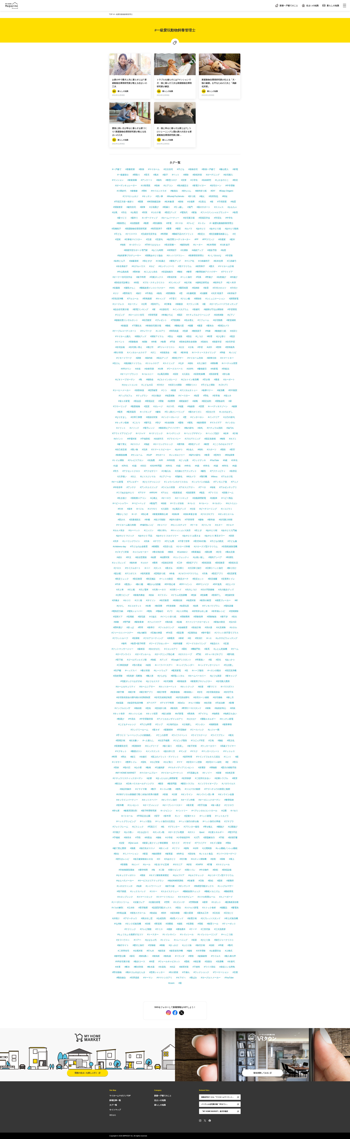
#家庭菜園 (132, 180)
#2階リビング (174, 870)
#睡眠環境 (228, 891)
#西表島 (191, 713)
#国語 (179, 315)
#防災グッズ (170, 212)
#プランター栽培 (191, 826)
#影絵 (210, 880)
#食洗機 (220, 390)
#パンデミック (173, 433)
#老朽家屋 (145, 573)
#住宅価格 (217, 697)
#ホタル (233, 627)
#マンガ (182, 751)
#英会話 (137, 401)
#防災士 (201, 234)
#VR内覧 (171, 460)
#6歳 (234, 466)
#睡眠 (167, 325)
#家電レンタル (177, 676)
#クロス (117, 568)
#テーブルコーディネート (124, 331)
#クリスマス (131, 234)
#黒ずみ (169, 568)
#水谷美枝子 (122, 266)
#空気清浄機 (117, 298)
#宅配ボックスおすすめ (131, 681)
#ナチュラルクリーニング (198, 315)
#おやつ (178, 449)
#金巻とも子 (119, 261)
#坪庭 (221, 945)
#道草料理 (187, 757)
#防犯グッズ (194, 444)
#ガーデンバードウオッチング (223, 304)
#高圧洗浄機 (230, 670)
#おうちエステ (153, 681)
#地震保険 (169, 395)
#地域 (212, 487)
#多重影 (201, 767)
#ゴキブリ (223, 385)
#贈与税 (230, 654)
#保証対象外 (125, 789)
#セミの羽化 (182, 611)
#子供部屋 (222, 201)
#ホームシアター (147, 686)
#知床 (139, 886)
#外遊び (233, 277)
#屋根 (222, 859)
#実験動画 (133, 342)
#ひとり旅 (205, 940)
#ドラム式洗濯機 (179, 595)
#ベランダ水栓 (177, 503)
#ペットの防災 (166, 579)
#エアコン (168, 185)
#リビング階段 (180, 740)
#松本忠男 (218, 261)
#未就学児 (158, 439)
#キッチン (147, 196)
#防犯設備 (226, 870)
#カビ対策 (155, 762)
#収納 (157, 185)
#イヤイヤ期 (141, 789)
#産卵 (205, 902)
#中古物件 (204, 870)
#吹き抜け (122, 498)
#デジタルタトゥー (189, 390)
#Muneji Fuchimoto (175, 196)
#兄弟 (144, 449)
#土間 (144, 304)
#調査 (138, 358)
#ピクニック (138, 826)
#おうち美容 (215, 676)
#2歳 (134, 466)
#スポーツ (211, 449)
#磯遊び (220, 826)
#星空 (232, 449)
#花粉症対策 (167, 563)
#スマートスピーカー (161, 449)
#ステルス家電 (191, 907)
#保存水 (127, 837)
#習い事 (159, 196)
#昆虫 (148, 708)
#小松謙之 (160, 261)
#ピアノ (231, 315)
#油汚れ (230, 428)
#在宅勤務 (217, 320)
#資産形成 (177, 492)
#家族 (194, 212)
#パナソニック (156, 433)
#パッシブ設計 (212, 433)
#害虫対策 (172, 277)
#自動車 (213, 498)
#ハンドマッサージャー (209, 665)
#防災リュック (122, 579)
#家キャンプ (231, 676)
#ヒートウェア (160, 670)
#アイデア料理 (167, 703)
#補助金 (149, 379)
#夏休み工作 (202, 913)
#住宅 (199, 692)
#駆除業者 (139, 622)
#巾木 (120, 509)
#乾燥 (193, 595)
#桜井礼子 (217, 282)
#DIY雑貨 (232, 390)
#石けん (116, 363)
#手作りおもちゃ (152, 245)
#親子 (165, 175)
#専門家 (126, 622)
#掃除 (186, 175)
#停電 (168, 223)
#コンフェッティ (181, 557)
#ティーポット (229, 923)
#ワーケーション (221, 972)
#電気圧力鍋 (117, 611)
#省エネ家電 (124, 401)
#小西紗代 (121, 191)
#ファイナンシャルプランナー (215, 212)
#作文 (128, 557)
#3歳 (178, 466)
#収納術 (195, 288)
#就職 (195, 401)
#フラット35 (192, 304)
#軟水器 (150, 967)
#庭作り (134, 218)
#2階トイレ (190, 870)
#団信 (189, 336)
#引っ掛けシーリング (174, 412)
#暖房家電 (176, 670)
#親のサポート (203, 207)
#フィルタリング (166, 627)
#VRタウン (126, 369)
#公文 (181, 347)
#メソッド (134, 428)
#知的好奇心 (220, 708)
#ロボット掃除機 (198, 859)
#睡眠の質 (179, 325)
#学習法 (217, 218)
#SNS (172, 288)
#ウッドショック (201, 972)
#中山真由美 (123, 272)
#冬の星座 (173, 972)
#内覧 (136, 282)
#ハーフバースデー (164, 665)
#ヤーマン (148, 977)
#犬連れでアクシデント (186, 471)
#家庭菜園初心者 (160, 514)
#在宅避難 (168, 681)
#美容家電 (213, 374)
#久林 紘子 (225, 245)
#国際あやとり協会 (154, 255)
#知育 (223, 250)
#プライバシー (174, 439)
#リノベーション (130, 854)
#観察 (146, 223)
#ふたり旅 (187, 945)
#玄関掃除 (233, 611)
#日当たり (228, 913)
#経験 (144, 342)
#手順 (221, 837)
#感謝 (169, 929)
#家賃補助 (231, 320)
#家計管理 (161, 692)
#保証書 (197, 961)
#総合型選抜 (141, 557)
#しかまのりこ (222, 180)
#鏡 (236, 757)
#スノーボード (226, 897)
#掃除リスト (191, 385)
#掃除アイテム (157, 336)
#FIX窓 (169, 633)
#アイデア (151, 703)
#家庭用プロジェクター (201, 681)
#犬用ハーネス (159, 589)
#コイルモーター (140, 552)
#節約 (159, 180)
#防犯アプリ (192, 563)
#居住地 (191, 854)
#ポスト (191, 832)
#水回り (233, 331)
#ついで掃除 (194, 703)
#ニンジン (148, 530)
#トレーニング (180, 940)
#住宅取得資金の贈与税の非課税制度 (133, 697)
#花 (189, 638)
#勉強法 (174, 191)
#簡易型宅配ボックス (204, 886)
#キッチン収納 (122, 422)
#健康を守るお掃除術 (213, 309)
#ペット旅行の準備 (211, 821)
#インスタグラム (180, 309)
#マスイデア (215, 422)
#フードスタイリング (196, 643)
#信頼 (211, 945)
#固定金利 (206, 401)
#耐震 (206, 444)
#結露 (153, 557)
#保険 (208, 708)
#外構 (154, 342)
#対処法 (225, 369)
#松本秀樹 (211, 245)
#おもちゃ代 (151, 940)
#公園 (224, 810)
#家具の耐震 (205, 600)
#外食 (172, 573)
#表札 (200, 428)
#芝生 (218, 660)
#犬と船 (131, 589)
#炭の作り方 (169, 751)
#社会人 (190, 449)
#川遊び (116, 832)
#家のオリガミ (195, 412)
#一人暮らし (148, 740)
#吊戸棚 (117, 670)
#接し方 (230, 697)
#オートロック (181, 498)
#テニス (159, 929)
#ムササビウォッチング (226, 638)
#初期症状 (177, 600)
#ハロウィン (135, 245)
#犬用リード (175, 589)
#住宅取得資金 (213, 692)
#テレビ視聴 (145, 929)
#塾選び (120, 719)
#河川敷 (183, 859)
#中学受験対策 (146, 719)
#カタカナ (191, 719)
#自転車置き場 (190, 514)
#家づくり (212, 686)
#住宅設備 (120, 347)
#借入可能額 (159, 519)
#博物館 (213, 767)
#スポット (216, 902)
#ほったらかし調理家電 (167, 778)
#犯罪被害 (152, 390)
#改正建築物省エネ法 (143, 859)
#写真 (198, 277)
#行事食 (167, 304)
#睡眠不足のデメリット (183, 234)
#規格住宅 (193, 169)
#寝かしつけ (122, 514)
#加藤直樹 (133, 261)
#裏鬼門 (153, 503)
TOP (110, 14)
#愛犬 (211, 266)
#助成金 (153, 913)
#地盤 (180, 406)
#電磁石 (159, 611)
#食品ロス (214, 643)
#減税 (179, 923)
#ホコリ (127, 600)
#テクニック (130, 929)
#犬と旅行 (201, 363)
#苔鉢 (116, 767)
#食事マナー (207, 390)
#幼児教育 (164, 600)
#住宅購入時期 (225, 519)
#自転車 (175, 514)
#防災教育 (137, 579)
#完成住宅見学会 (149, 234)
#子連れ (185, 972)
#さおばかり (143, 832)
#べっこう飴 (227, 934)
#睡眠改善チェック (191, 891)
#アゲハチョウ (130, 918)
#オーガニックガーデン (209, 800)
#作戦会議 (121, 913)
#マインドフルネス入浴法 (208, 757)
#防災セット (198, 579)
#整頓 (179, 272)
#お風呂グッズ (179, 509)
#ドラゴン (162, 595)
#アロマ (141, 492)
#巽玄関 (158, 923)
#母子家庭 (121, 891)
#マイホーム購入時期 (126, 525)
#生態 (148, 606)
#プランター (174, 826)
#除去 (116, 854)
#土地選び (154, 207)
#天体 (146, 541)
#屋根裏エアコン (138, 498)
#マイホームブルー (148, 773)
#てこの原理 (162, 735)
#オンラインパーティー (127, 800)
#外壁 (151, 961)
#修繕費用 (156, 854)
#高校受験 (117, 676)
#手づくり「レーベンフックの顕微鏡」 (134, 735)
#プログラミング (192, 439)
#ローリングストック (163, 444)
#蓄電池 (234, 907)
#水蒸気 (162, 967)
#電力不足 (232, 832)
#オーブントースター (172, 805)
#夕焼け (115, 918)
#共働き (115, 600)
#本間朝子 (172, 250)
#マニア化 (189, 261)
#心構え (154, 498)
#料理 (209, 336)
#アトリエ (213, 492)
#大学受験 (200, 951)
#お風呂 (134, 212)
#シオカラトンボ (124, 886)
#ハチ (134, 514)
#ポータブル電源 (176, 832)
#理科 (144, 191)
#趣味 (158, 412)
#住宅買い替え (135, 347)
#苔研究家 (153, 315)
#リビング (120, 315)
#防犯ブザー (177, 358)
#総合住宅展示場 (121, 309)
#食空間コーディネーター (178, 239)
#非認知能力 (167, 272)
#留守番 (120, 692)
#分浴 (192, 509)
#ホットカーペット (168, 686)
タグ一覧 (113, 1105)
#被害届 (169, 854)
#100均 (190, 369)
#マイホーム (154, 169)
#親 (175, 352)
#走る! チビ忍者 (161, 864)
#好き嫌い (133, 740)
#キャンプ (160, 298)
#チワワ (157, 541)
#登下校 (119, 660)
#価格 (158, 837)
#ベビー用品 (227, 498)
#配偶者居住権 (231, 902)
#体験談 (179, 304)
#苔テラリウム (185, 266)
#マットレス (229, 751)
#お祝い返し (198, 557)
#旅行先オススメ (147, 848)
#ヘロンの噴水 (214, 670)
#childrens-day (119, 546)
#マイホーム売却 (195, 358)
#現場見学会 (204, 218)
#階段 (223, 449)
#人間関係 (207, 848)
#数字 (153, 789)
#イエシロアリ (171, 649)
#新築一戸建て (208, 169)
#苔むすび (147, 261)
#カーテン (132, 304)
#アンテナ (131, 487)
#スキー (153, 891)
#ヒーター (198, 245)
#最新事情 (227, 724)
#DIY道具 (217, 584)
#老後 (165, 794)
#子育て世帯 (183, 541)
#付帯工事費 (136, 417)
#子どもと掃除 (208, 385)
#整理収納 (229, 800)
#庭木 (232, 239)
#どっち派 (183, 460)
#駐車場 (184, 352)
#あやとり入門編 (229, 530)
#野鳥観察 (147, 298)
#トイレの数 (165, 789)
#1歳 (115, 466)
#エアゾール (165, 476)
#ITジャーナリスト (166, 347)
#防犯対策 (197, 175)
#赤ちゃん (186, 191)
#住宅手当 (228, 692)
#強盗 (146, 444)
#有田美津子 (156, 228)
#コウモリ (152, 509)
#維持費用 (201, 422)
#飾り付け (231, 568)
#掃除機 (214, 363)
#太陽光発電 (154, 902)
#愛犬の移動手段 (228, 767)
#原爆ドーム (227, 492)
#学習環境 (232, 309)
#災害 (183, 180)
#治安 (121, 843)
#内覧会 (148, 837)
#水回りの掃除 (175, 385)
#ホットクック (187, 686)
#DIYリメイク (202, 584)
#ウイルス (215, 956)
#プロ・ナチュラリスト (154, 282)
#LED (209, 347)
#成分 (119, 557)
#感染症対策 (152, 417)
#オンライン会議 (226, 794)
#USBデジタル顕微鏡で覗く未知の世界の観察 (137, 794)
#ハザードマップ (150, 218)
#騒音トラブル (187, 783)
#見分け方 (210, 412)
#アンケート (146, 180)
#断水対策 (138, 967)
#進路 (179, 336)
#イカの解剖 (117, 907)
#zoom (171, 983)
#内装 (232, 708)
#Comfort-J (182, 552)
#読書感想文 (135, 519)
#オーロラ (166, 498)
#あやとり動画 (231, 228)
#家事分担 (211, 358)
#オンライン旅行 (169, 800)
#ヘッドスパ (130, 670)
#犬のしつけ (191, 589)
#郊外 (163, 913)
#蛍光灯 (198, 638)
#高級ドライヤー (228, 746)
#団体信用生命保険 (188, 342)
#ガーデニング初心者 (164, 654)
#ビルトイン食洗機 (190, 379)
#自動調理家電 (199, 498)
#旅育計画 (192, 918)
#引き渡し (228, 665)
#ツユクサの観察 (192, 789)
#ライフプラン (217, 735)
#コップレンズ (119, 563)
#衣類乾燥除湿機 (229, 546)
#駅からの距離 (154, 584)
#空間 (166, 902)
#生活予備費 (163, 740)
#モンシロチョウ (178, 525)
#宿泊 (178, 907)
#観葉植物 (135, 406)
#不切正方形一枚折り (124, 201)
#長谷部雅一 (170, 245)
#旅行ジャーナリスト (224, 940)
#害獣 (191, 956)
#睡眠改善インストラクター (152, 288)
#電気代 (183, 212)
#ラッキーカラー (208, 746)
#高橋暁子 (116, 228)
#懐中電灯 (206, 633)
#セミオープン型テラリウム (221, 875)
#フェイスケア (154, 622)
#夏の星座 (188, 913)
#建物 (200, 519)
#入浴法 (185, 374)
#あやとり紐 (215, 228)
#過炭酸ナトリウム (133, 363)
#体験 (116, 622)
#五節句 (159, 239)
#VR (161, 460)
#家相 (180, 201)
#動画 (148, 767)
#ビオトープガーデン (125, 379)
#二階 (161, 870)
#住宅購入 (228, 175)
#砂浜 (189, 864)
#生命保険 (169, 422)
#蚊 (227, 762)
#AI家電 (214, 369)
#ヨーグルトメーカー (211, 977)
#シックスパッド (138, 891)
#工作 (179, 563)
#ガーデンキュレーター (126, 185)
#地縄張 (215, 713)
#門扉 (172, 342)
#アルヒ (164, 492)
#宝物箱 (151, 945)
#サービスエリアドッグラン (151, 880)
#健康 (234, 406)
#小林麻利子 (204, 261)
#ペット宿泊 (145, 821)
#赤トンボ (163, 848)
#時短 (224, 196)
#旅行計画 (200, 945)
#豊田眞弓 (127, 293)
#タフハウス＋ (123, 940)
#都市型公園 (120, 956)
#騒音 (160, 783)
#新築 (141, 169)
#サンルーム (136, 455)
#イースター (184, 395)
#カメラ (188, 228)
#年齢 (208, 331)
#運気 (190, 422)
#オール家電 (117, 482)
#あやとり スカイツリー (167, 536)
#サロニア (177, 864)
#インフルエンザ (122, 708)
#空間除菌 (193, 902)
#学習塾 (229, 255)
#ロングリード (152, 746)
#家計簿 (131, 692)
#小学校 (169, 837)
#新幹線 (211, 519)
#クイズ (175, 843)
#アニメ (234, 482)
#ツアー (137, 940)
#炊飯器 (124, 325)
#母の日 (126, 767)
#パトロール (127, 816)
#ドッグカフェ (125, 395)
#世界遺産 (134, 977)
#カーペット (134, 530)
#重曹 (168, 228)
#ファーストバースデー (122, 633)
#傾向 (190, 363)
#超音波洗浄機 (176, 951)
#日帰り (180, 568)
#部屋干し (216, 595)
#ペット (175, 175)
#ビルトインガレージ (167, 379)
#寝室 (178, 228)
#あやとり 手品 (145, 536)
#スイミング (168, 363)
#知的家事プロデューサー (129, 255)
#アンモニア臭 (220, 482)
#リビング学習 (197, 740)
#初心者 (144, 514)
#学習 (200, 347)
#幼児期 (207, 703)
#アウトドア (227, 272)
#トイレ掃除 (118, 460)
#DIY (213, 191)
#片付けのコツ (219, 288)
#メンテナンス (153, 751)
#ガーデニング (212, 175)
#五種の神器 (156, 633)
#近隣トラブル (221, 778)
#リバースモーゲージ (226, 854)
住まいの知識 (312, 5)
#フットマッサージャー (122, 649)
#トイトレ (165, 940)
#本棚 (147, 519)
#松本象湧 (169, 201)
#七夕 (181, 363)
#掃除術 (197, 298)
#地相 (122, 245)
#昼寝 (218, 773)
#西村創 (136, 272)
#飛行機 (203, 476)
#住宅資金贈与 (182, 697)
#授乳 (178, 789)
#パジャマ (140, 433)
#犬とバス (230, 584)
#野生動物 (117, 972)
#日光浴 (216, 913)
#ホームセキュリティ (125, 686)
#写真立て (152, 826)
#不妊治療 (220, 703)
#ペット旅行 (186, 277)
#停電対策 (131, 439)
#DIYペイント (185, 584)
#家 (153, 309)
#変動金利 (219, 401)
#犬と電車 (143, 589)
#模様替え (121, 223)
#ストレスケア (152, 363)
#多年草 (167, 816)
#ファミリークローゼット (198, 622)
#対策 (144, 212)
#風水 (156, 175)
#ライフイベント (179, 735)
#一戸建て (116, 169)
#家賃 (145, 854)
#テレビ (190, 223)
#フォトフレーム (120, 826)
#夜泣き (118, 783)
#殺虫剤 (174, 708)
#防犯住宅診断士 (122, 282)
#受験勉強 (211, 616)
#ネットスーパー (150, 800)
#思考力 (217, 455)
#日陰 (201, 880)
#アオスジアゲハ (187, 487)
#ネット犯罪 (152, 713)
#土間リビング (122, 595)
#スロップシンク (125, 897)
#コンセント (133, 805)
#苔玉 (235, 762)
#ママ (179, 762)
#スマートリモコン (165, 897)
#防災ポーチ (182, 579)
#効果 (195, 606)
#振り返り (167, 746)
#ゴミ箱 (138, 600)
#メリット (121, 428)
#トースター (153, 934)
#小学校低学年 (183, 837)
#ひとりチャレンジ (151, 482)
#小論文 (153, 616)
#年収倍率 (117, 487)
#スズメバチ (179, 902)
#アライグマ (200, 843)
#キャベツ (162, 525)
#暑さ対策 (145, 670)
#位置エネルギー (216, 832)
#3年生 (169, 466)
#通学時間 (143, 870)
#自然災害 (230, 773)
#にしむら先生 (151, 272)
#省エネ (227, 395)
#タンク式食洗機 (133, 923)
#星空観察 (143, 907)
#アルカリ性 (227, 476)
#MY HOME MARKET (126, 773)
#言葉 (235, 972)
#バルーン (203, 503)
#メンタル (230, 422)
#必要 (149, 778)
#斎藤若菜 (130, 169)
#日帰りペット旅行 (214, 568)
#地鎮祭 (191, 406)
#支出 (234, 616)
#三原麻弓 (231, 261)
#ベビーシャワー (120, 503)
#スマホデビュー (186, 897)
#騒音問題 (172, 783)
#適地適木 (180, 929)
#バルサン (217, 503)
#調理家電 (233, 298)
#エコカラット (135, 606)
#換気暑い (143, 956)
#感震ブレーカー (223, 600)
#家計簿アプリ (146, 692)
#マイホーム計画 (226, 266)
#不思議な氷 (193, 773)
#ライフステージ (199, 735)
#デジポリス (130, 573)
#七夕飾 (117, 923)
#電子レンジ (148, 428)
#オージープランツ (129, 374)
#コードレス (118, 304)
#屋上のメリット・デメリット (165, 757)
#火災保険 (221, 627)
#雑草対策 (184, 967)
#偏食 (189, 951)
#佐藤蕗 (116, 288)
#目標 (147, 923)
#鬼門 (190, 207)
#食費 (163, 342)
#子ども (180, 169)
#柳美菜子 (196, 331)
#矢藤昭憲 (191, 293)
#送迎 (194, 940)
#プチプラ (229, 821)
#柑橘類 (155, 546)
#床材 (181, 638)
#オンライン (187, 794)
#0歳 (225, 460)
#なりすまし (121, 417)
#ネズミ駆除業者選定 (159, 875)
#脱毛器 (141, 616)
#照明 (218, 347)
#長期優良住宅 (121, 746)
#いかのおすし (226, 412)
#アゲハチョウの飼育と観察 (217, 789)
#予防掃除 (175, 320)
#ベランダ (179, 956)
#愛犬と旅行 (138, 945)
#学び (158, 422)
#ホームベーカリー (197, 676)
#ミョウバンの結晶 (200, 482)
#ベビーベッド (139, 503)
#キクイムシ (231, 503)
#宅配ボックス (156, 277)
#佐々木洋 (231, 282)
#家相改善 (181, 681)
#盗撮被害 (202, 956)
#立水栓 (130, 907)
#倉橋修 (134, 191)
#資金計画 (196, 627)
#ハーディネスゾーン (218, 406)
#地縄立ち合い (230, 713)
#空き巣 (206, 379)
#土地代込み (172, 724)
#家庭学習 (216, 342)
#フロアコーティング (153, 638)
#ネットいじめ (135, 713)
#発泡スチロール (138, 913)
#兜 (186, 670)
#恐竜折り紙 (159, 573)
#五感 (148, 239)
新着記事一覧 (115, 1100)
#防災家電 (231, 573)
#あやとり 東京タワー (215, 536)
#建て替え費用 (119, 848)
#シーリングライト (131, 541)
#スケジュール (223, 864)
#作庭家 (222, 239)
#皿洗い (128, 584)
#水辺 (172, 967)
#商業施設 (196, 552)
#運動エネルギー (208, 719)
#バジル (140, 509)
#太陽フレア (139, 902)
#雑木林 (133, 563)
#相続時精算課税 (175, 880)
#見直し (179, 746)
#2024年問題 (156, 466)
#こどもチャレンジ (127, 724)
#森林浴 (141, 649)
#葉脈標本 (168, 730)
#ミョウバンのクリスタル (176, 482)
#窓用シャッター (157, 972)
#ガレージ (158, 406)
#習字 (157, 816)
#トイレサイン (169, 934)
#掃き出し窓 (146, 918)
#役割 (213, 859)
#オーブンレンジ (151, 805)
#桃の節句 (189, 428)
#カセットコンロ (129, 385)
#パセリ (234, 810)
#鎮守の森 (170, 886)
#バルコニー (147, 374)
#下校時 (196, 967)
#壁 (184, 417)
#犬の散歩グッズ (226, 589)
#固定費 (180, 633)
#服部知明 (184, 245)
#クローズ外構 (183, 546)
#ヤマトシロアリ (164, 977)
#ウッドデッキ (199, 460)
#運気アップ (175, 261)
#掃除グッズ (140, 336)
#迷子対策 (192, 746)
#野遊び (209, 277)
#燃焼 (170, 552)
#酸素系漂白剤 (130, 810)
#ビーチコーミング (208, 509)
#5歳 (216, 466)
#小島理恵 (145, 185)
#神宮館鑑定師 (154, 201)
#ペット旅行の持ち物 (189, 821)
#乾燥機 (204, 595)
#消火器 (208, 627)
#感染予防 (212, 250)
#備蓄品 (223, 907)
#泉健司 (196, 309)
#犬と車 (120, 589)
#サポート (160, 455)
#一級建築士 (123, 175)
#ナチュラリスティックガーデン (128, 778)
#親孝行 (150, 627)
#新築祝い (188, 692)
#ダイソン (150, 600)
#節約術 (148, 358)
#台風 (114, 212)
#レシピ (232, 352)
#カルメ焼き (119, 530)
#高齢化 (178, 476)
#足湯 (226, 643)
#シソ (177, 816)
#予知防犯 (145, 439)
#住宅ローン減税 (201, 697)
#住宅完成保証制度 (163, 697)
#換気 (159, 293)
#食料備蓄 (177, 643)
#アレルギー (132, 482)
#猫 (211, 201)
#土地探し (187, 724)
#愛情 (180, 422)
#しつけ (199, 336)
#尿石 (132, 956)
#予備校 (116, 837)
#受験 (161, 401)
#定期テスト (190, 816)
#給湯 (200, 686)
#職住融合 (121, 977)
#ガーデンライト (123, 654)
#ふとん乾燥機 (220, 649)
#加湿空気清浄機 (135, 703)
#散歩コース (139, 961)
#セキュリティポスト (126, 875)
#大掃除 (184, 250)
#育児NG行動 (200, 541)
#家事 (142, 207)
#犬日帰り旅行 (194, 568)
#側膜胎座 (213, 724)
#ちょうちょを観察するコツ (130, 934)
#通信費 (208, 552)
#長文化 (230, 740)
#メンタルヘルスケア (137, 352)
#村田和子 (200, 266)
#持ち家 (115, 810)
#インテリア (213, 417)
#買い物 (134, 449)
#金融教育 (182, 627)
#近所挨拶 (186, 778)
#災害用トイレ (228, 579)
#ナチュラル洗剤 (214, 428)
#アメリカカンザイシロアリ (170, 719)
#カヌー (218, 525)
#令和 (195, 848)
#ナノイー (207, 773)
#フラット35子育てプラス (226, 633)
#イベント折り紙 (168, 616)
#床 (230, 401)
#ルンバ (135, 864)
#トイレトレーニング (207, 934)
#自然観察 (134, 223)
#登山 (170, 336)
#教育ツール (212, 923)
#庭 (204, 304)
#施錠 (220, 740)
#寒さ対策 (118, 352)
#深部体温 (139, 390)
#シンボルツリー (177, 455)
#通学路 (180, 444)
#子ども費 (169, 541)
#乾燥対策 (229, 595)
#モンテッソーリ (166, 266)
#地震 (233, 201)
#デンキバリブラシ (211, 606)
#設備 (179, 622)
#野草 (140, 627)
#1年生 (234, 460)
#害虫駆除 (157, 223)
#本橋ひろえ (167, 315)
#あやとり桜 (211, 530)
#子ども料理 (145, 724)
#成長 (148, 665)
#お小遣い (128, 832)
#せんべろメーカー (125, 880)
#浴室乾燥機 (199, 374)
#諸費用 (171, 401)
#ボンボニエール (226, 514)
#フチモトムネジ (130, 196)
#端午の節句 (194, 455)
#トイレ (201, 223)
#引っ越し (178, 207)
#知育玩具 (184, 606)
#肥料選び (117, 627)
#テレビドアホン (135, 460)
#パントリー (181, 810)
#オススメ (135, 444)
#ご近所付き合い (203, 778)
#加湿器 (119, 703)
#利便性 (229, 557)
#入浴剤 (164, 509)
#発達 (173, 390)
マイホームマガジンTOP (120, 1096)
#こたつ (136, 422)
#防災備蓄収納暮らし (219, 234)
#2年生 (125, 466)
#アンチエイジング (149, 487)
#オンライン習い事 (205, 794)
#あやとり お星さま (192, 536)
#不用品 (149, 293)
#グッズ (163, 660)
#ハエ (209, 638)
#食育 (235, 212)
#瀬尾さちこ (129, 288)
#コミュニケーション (215, 298)
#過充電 (190, 805)
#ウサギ (187, 843)
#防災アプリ (217, 573)
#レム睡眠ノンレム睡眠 (226, 848)
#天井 (115, 541)
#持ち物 (226, 374)
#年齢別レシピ (146, 525)
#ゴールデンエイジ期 (137, 660)
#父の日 (232, 622)
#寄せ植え (208, 826)
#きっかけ (173, 945)
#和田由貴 (174, 331)
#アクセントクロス (131, 471)
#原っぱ (130, 627)
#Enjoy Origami (226, 191)
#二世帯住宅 (123, 951)
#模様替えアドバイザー (169, 428)
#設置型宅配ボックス (161, 907)
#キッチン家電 (226, 719)
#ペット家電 (205, 816)
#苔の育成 (137, 665)
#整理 (189, 272)
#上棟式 (228, 951)
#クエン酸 (185, 298)
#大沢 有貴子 (217, 293)
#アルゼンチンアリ (228, 487)
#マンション (117, 180)
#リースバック (197, 730)
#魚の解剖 (142, 633)
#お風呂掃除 (163, 374)
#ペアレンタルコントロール (204, 810)
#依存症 (233, 471)
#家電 (235, 169)
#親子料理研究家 (149, 810)
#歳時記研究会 (202, 282)
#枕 (162, 826)
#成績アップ (197, 250)
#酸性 (203, 471)
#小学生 (194, 180)
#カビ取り (168, 762)
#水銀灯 (143, 757)
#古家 (174, 794)
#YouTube (214, 460)
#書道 (216, 379)
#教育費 (158, 606)
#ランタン (200, 724)
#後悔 (186, 848)
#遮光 (231, 735)
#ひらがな (162, 676)
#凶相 (163, 503)
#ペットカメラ (222, 816)
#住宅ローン (215, 185)
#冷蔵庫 (191, 201)
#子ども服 (232, 541)
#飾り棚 (139, 584)
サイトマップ (115, 1110)
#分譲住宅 (164, 309)
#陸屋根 (135, 638)
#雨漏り (166, 207)
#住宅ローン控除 (194, 762)
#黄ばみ (193, 977)
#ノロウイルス (228, 783)
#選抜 (142, 875)
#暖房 (119, 412)
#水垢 (137, 369)
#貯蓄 (209, 864)
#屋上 (231, 859)
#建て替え (122, 444)
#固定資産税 (210, 439)
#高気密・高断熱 (134, 676)
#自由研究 (206, 180)
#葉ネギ (156, 730)
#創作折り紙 (201, 191)
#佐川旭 (188, 282)
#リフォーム (203, 320)
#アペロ (202, 487)
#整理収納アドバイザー (206, 272)
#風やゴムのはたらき (135, 972)
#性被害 (191, 880)
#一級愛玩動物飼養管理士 (221, 223)
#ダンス (157, 568)
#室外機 (120, 805)
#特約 (200, 449)
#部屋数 (124, 864)
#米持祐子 (232, 293)
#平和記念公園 (143, 816)
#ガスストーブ (185, 654)
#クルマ (230, 525)
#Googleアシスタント (181, 660)
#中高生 (131, 719)
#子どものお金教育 (139, 546)
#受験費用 (184, 616)
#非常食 (216, 395)
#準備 (222, 352)
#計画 (235, 433)
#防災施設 (150, 579)
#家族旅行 (183, 401)
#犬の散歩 (156, 395)
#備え (202, 196)
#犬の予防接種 (207, 589)
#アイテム (203, 713)
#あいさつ (229, 660)
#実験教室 (117, 207)
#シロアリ (160, 331)
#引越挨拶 (159, 767)
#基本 (129, 509)
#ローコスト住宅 (136, 315)
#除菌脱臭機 (121, 455)
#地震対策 (191, 600)
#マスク (194, 751)
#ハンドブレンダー (185, 665)
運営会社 (112, 1115)
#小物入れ (166, 471)
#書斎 (199, 325)
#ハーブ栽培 (197, 670)
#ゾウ (170, 611)
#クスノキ (206, 525)
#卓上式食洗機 (231, 918)
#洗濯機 (219, 961)
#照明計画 (120, 740)
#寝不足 (147, 422)
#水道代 (231, 961)
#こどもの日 (147, 385)
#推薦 (132, 848)
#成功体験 (175, 913)
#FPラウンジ (208, 239)
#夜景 (234, 778)
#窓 (181, 293)
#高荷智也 (213, 196)
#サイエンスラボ (158, 191)
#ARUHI (153, 492)
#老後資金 (164, 352)
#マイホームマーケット (172, 773)
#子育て (173, 298)
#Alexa (214, 476)
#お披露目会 (215, 951)
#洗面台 (208, 961)
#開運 (140, 201)
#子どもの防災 (217, 541)
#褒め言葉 (230, 552)
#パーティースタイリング (204, 352)
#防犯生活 (233, 563)
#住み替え (189, 320)
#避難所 (230, 880)
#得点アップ (162, 358)
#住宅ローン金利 (213, 762)
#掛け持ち (162, 530)
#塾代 (230, 945)
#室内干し (155, 304)
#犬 (234, 234)
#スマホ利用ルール (206, 897)
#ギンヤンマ (184, 886)
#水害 (117, 967)
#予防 (138, 837)
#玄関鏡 (130, 616)
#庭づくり (122, 218)
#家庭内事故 (139, 595)
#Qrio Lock (133, 843)
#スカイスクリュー (170, 891)
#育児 (146, 175)
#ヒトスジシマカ (148, 476)
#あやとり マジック (125, 536)
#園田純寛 (183, 288)
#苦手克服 (202, 805)
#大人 (133, 476)
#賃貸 (146, 406)
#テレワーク (146, 331)
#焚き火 (121, 519)
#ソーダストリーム (120, 902)
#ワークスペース (175, 369)
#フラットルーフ (120, 638)
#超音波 (161, 951)
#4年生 (188, 466)
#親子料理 (141, 277)
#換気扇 (167, 956)
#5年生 (206, 466)
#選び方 (150, 347)
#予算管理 (189, 519)
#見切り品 (167, 546)
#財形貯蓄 (232, 837)
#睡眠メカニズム (212, 891)
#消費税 (169, 923)
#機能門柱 (195, 649)
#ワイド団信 (209, 967)
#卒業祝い (200, 660)
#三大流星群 (220, 929)
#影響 (231, 703)
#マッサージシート (210, 751)
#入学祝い (122, 476)
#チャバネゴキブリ (214, 654)
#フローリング (120, 406)
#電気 (149, 611)
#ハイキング (145, 412)
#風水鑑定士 (182, 185)
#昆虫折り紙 (160, 708)
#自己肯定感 (121, 449)
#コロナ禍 (156, 212)
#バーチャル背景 (229, 363)
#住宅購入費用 (223, 681)
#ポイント (118, 439)
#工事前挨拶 (122, 665)
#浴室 (175, 374)
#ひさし (120, 606)
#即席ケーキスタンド (191, 708)
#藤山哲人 (224, 169)
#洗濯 (185, 331)
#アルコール (132, 298)
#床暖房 (170, 638)
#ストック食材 (209, 907)
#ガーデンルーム (143, 654)
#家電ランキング (140, 309)
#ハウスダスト (227, 686)
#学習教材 (181, 730)
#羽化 (205, 395)
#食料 (124, 643)
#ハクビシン (166, 810)
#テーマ (193, 929)
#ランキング (174, 282)
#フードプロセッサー (159, 643)
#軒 (236, 600)
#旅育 (206, 288)
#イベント (120, 342)
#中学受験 (230, 185)
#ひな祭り (221, 336)
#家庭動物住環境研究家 (136, 228)
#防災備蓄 (212, 579)
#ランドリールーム (139, 730)
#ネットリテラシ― (175, 255)
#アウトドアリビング (122, 433)
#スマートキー (227, 358)
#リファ (176, 848)
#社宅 (218, 552)
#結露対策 (164, 557)
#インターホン (197, 417)
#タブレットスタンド (210, 918)
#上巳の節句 (229, 417)
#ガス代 (170, 406)
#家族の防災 (219, 622)
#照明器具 (230, 347)
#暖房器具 (131, 412)
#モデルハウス (138, 266)
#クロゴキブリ (207, 514)
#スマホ (179, 223)
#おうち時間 (157, 250)
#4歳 (197, 466)
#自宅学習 (230, 342)
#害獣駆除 (170, 293)
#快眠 (153, 660)
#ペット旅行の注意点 (165, 821)
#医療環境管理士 (196, 255)
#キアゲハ (181, 977)
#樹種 (162, 945)
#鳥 (140, 379)
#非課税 (190, 923)
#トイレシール (187, 934)
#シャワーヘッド (153, 886)
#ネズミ (232, 439)
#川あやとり (170, 859)
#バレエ (191, 503)
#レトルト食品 (206, 854)
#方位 (124, 212)
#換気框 (156, 956)
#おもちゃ (232, 207)
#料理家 (164, 234)
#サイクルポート (133, 568)
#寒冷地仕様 (158, 552)
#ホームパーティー (170, 218)
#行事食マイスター (133, 239)
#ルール (146, 864)
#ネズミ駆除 (216, 843)
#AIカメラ (191, 476)
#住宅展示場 (189, 218)
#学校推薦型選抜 (126, 870)
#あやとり (200, 228)
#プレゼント (161, 320)
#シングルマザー (225, 886)
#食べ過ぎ (215, 805)
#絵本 (226, 433)
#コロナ (144, 563)
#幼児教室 (146, 320)
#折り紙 (191, 196)
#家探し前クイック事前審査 (155, 843)
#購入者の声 (230, 956)
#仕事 (160, 369)
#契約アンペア (215, 557)
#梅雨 (222, 439)
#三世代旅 (205, 929)
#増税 (200, 923)
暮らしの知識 (333, 5)
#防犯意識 (206, 563)
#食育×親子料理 (138, 643)
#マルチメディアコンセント (181, 767)
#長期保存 (136, 746)
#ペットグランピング (126, 821)
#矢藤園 (203, 293)
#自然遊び (221, 277)
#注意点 (202, 201)
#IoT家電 (179, 713)
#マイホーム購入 (123, 336)
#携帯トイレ (131, 762)
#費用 (155, 563)
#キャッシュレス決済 (180, 530)
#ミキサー (116, 762)
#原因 (231, 536)
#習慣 (201, 406)
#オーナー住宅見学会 (122, 277)
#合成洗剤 (161, 918)
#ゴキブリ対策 (122, 552)
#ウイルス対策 (168, 487)
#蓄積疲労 (202, 369)
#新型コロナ (171, 180)
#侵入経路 (166, 713)
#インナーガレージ (170, 417)
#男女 (123, 757)
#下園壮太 (137, 325)
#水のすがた (154, 649)
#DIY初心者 (170, 584)
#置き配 (117, 573)
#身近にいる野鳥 (227, 967)
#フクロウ (229, 805)
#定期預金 (192, 633)
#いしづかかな (214, 255)
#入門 (196, 837)
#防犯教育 (219, 563)
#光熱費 (151, 460)
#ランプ (159, 724)
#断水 (127, 967)
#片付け (233, 288)
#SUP (149, 455)
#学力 (115, 471)
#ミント (227, 757)
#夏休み (210, 325)
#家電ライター (199, 185)
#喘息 (202, 492)
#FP (196, 239)
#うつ (164, 390)
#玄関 (117, 239)
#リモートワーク (124, 358)
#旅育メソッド (176, 918)
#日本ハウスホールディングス (140, 783)
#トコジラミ (226, 509)
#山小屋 (138, 767)
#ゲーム (234, 649)
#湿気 (143, 762)
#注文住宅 (168, 169)
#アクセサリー (151, 471)
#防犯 (215, 870)
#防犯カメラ (223, 325)
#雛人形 (149, 676)
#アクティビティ (217, 471)
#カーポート (229, 379)
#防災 (235, 180)
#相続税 (138, 708)
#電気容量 (228, 606)
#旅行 (138, 293)
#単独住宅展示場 (153, 325)
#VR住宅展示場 (122, 961)
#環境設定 (149, 401)
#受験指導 (198, 616)
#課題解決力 (209, 837)
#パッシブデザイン (193, 433)
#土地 (190, 347)
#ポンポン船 (158, 832)
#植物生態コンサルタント (126, 320)
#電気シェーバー (135, 611)
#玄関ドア (117, 616)
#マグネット (121, 751)
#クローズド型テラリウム (206, 546)
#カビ (151, 266)
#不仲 (117, 584)
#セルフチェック (196, 875)
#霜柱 (184, 649)
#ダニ (153, 352)
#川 (158, 859)
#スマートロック (144, 897)
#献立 (132, 757)
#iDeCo (181, 703)
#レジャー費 (213, 730)
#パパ (147, 568)
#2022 (143, 466)
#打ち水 (150, 951)
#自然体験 (218, 315)
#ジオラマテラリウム (188, 573)
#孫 (210, 660)
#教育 (207, 455)
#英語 (232, 336)
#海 (153, 870)
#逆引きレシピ (122, 859)
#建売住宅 (131, 207)
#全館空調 (149, 369)
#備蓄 (190, 325)
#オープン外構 (188, 800)
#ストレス (219, 207)
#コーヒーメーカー (122, 390)
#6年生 (225, 466)
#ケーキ (194, 525)
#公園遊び (232, 826)
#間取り (136, 175)
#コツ (116, 293)
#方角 (205, 573)
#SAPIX (199, 864)
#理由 (228, 843)
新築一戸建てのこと (289, 5)
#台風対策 (138, 951)
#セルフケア (178, 875)
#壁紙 (186, 961)
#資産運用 (190, 492)
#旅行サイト (123, 945)
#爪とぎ (198, 530)
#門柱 (198, 654)
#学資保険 (171, 606)
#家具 (207, 649)
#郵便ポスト (136, 751)
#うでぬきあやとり (125, 492)
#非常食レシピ (218, 611)
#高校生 (204, 342)
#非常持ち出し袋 (200, 611)
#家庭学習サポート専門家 (136, 250)
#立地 (211, 740)
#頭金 (151, 595)
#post (201, 832)
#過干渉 (224, 616)
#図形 (219, 880)
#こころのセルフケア (223, 444)
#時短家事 (229, 455)
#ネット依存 (119, 713)
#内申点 (180, 854)
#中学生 (229, 218)
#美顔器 (169, 622)
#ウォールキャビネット (169, 961)
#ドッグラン (142, 395)
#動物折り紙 (220, 331)
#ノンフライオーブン (208, 783)
